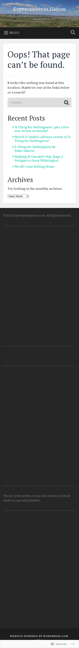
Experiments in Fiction (39, 9)
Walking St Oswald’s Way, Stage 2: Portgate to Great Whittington (39, 158)
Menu (14, 33)
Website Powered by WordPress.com (39, 636)
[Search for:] (39, 102)
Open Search (72, 32)
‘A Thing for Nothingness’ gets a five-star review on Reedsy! (42, 129)
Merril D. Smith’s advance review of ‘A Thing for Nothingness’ (42, 139)
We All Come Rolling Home (34, 166)
